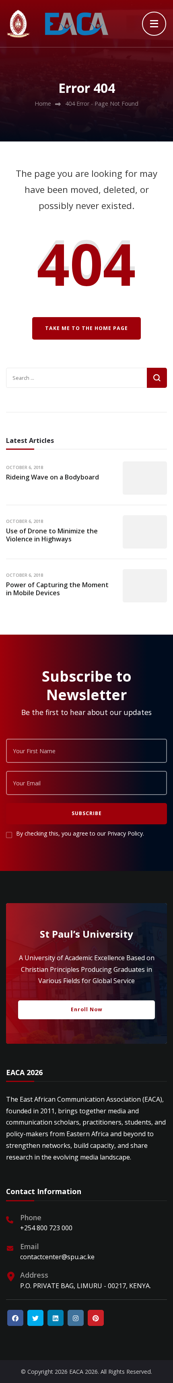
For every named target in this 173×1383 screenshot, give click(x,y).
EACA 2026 (83, 1371)
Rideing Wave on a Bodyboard (52, 477)
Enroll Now (87, 1009)
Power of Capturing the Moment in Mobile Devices (57, 589)
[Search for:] (76, 378)
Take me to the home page (86, 328)
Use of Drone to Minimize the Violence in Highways (52, 535)
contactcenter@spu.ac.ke (57, 1256)
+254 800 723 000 (46, 1227)
